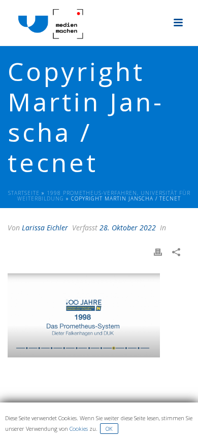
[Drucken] (163, 252)
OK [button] (109, 428)
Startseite (24, 192)
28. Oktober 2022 (128, 227)
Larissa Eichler (45, 227)
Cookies (79, 428)
